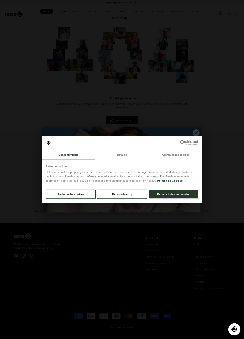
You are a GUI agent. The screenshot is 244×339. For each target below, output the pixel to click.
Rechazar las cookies (71, 194)
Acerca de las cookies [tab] (175, 154)
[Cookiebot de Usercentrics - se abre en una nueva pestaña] (182, 143)
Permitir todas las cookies (173, 194)
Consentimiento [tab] (68, 154)
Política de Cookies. (170, 180)
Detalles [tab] (122, 154)
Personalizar (120, 194)
